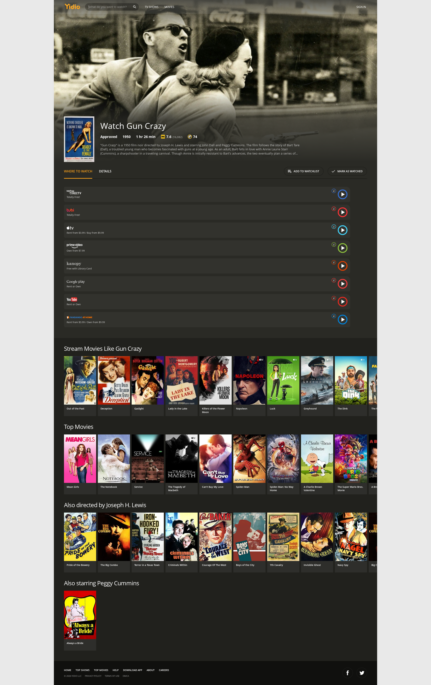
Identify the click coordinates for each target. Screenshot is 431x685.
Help (116, 670)
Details (105, 171)
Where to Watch (78, 171)
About (151, 670)
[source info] (333, 191)
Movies (169, 7)
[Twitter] (362, 673)
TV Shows (151, 7)
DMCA (126, 675)
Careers (164, 670)
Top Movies (101, 670)
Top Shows (83, 670)
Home (67, 670)
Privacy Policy (93, 675)
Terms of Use (112, 675)
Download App (132, 670)
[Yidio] (72, 7)
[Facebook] (347, 673)
